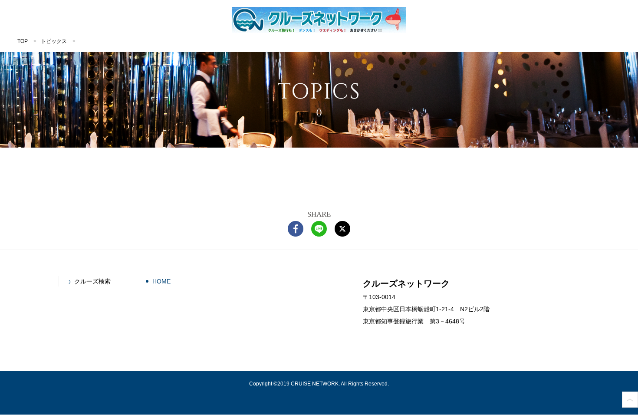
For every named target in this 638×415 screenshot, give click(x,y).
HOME (161, 281)
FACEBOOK (295, 229)
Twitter (342, 229)
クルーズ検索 (92, 281)
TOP (22, 41)
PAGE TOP (630, 400)
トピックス (54, 41)
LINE (319, 229)
